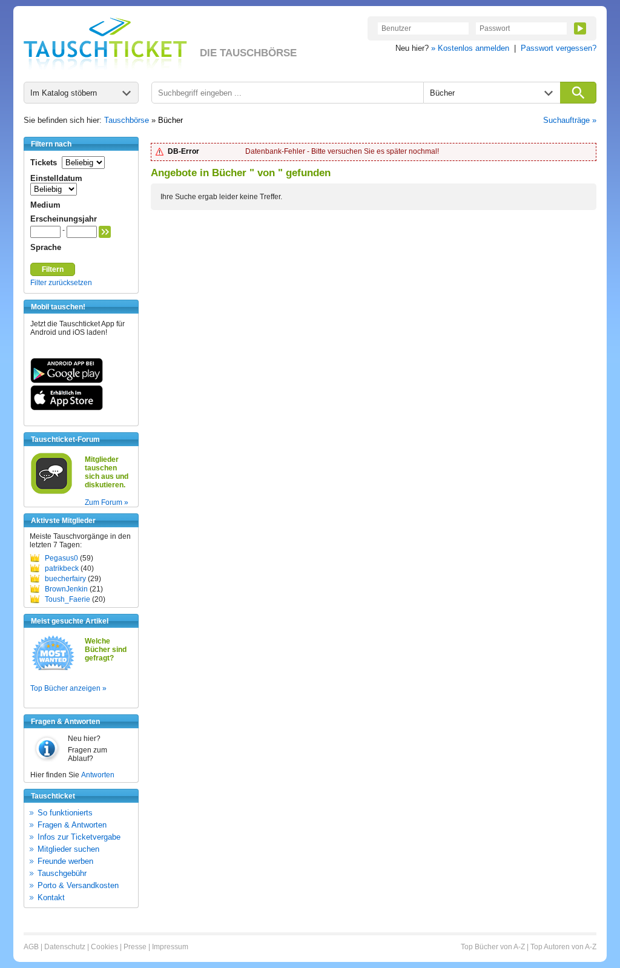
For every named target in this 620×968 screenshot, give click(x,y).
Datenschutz (64, 947)
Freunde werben (65, 861)
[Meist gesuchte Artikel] (53, 669)
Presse (135, 947)
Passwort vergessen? (558, 48)
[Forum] (51, 492)
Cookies (104, 947)
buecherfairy (65, 579)
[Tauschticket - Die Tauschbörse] (105, 43)
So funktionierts (65, 812)
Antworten (97, 775)
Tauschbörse (126, 120)
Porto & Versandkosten (78, 885)
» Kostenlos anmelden (470, 48)
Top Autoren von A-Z (563, 947)
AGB (31, 947)
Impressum (170, 947)
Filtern (53, 269)
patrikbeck (62, 568)
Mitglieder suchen (68, 849)
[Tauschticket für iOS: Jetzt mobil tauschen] (66, 408)
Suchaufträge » (569, 120)
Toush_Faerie (67, 599)
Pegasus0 (61, 558)
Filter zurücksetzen (61, 282)
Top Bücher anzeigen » (68, 688)
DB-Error (183, 151)
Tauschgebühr (62, 873)
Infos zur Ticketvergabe (79, 836)
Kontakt (51, 897)
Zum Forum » (106, 502)
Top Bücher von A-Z (493, 947)
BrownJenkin (66, 589)
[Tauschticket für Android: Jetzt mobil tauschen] (66, 381)
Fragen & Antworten (72, 824)
